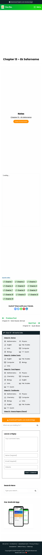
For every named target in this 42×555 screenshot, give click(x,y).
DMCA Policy (22, 547)
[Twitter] (18, 309)
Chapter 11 (21, 294)
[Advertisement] (21, 34)
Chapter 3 (32, 282)
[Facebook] (15, 309)
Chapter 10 (9, 294)
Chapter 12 (34, 294)
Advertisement (23, 544)
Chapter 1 (8, 282)
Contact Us (13, 544)
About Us (5, 544)
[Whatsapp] (21, 309)
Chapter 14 (9, 299)
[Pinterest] (24, 309)
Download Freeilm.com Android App (21, 2)
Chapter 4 (9, 286)
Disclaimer (12, 547)
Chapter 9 (33, 290)
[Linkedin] (26, 309)
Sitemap (30, 547)
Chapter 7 (9, 290)
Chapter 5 (21, 286)
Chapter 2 (20, 282)
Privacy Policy (33, 544)
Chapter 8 (21, 290)
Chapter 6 (33, 286)
